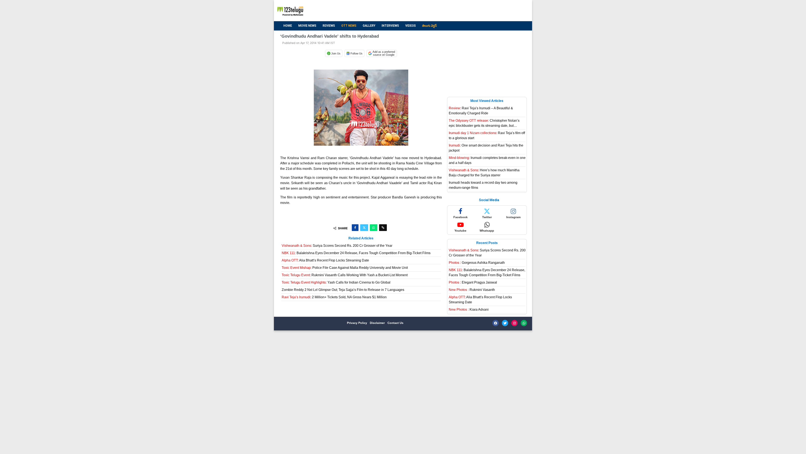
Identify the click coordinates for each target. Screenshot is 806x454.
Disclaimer (378, 323)
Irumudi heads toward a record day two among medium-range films (483, 185)
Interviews (390, 25)
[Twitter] (505, 323)
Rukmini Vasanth (472, 290)
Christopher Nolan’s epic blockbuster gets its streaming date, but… (484, 123)
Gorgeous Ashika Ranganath (477, 262)
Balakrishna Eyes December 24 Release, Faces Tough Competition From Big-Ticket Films (356, 253)
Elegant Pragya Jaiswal (473, 282)
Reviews (329, 25)
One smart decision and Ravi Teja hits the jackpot (486, 148)
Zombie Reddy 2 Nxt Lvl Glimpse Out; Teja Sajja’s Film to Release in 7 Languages (343, 290)
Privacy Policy (357, 323)
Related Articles (360, 238)
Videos (410, 25)
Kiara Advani (469, 309)
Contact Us (395, 323)
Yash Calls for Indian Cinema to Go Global (336, 282)
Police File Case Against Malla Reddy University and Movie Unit (345, 267)
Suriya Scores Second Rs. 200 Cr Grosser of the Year (337, 245)
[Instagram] (514, 323)
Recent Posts (487, 243)
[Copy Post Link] (383, 227)
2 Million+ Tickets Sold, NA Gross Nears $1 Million (334, 297)
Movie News (307, 25)
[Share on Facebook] (355, 227)
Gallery (369, 25)
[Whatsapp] (524, 323)
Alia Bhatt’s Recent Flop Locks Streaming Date (325, 260)
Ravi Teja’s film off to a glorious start (487, 135)
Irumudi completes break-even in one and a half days (487, 160)
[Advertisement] (449, 10)
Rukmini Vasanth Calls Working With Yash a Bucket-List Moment (345, 275)
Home (287, 25)
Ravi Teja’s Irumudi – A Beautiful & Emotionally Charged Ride (481, 110)
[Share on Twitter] (364, 227)
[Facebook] (495, 323)
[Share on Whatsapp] (373, 227)
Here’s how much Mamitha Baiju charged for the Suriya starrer (484, 172)
